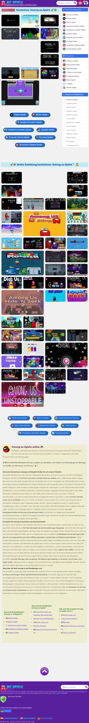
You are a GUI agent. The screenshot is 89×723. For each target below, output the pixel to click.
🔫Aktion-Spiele (11, 622)
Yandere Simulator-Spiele (75, 26)
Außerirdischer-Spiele (73, 49)
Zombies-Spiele (71, 41)
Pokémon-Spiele (72, 61)
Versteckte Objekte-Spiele (75, 45)
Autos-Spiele (70, 119)
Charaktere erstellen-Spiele (76, 30)
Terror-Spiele (71, 130)
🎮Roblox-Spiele (12, 618)
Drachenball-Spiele (73, 65)
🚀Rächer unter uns (40, 622)
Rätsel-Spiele (70, 80)
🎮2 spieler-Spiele (12, 632)
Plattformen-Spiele (73, 122)
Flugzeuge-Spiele (72, 76)
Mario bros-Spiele (19, 418)
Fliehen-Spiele (71, 87)
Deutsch (7, 711)
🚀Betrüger (65, 622)
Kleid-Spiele (70, 141)
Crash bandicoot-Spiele (68, 418)
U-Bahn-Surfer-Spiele (74, 72)
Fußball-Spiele (71, 103)
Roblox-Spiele (71, 18)
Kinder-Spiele (71, 138)
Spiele (58, 693)
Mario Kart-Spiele (22, 425)
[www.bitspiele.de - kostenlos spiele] (12, 688)
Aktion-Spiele (71, 22)
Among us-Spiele (72, 15)
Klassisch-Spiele (71, 111)
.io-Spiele (69, 84)
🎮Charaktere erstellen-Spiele (17, 629)
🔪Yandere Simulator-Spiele (16, 625)
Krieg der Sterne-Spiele (74, 37)
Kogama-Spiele (71, 68)
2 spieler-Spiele (71, 34)
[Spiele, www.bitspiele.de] (12, 3)
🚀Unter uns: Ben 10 (68, 632)
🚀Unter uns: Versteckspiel (43, 618)
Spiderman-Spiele (47, 425)
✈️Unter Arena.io (39, 626)
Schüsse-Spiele (61, 433)
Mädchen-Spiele (72, 134)
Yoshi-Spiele (70, 425)
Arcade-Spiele (71, 126)
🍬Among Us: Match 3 (69, 618)
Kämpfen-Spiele (72, 115)
